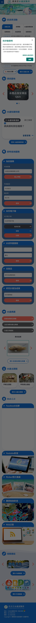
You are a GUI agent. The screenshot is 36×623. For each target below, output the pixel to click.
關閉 (29, 59)
